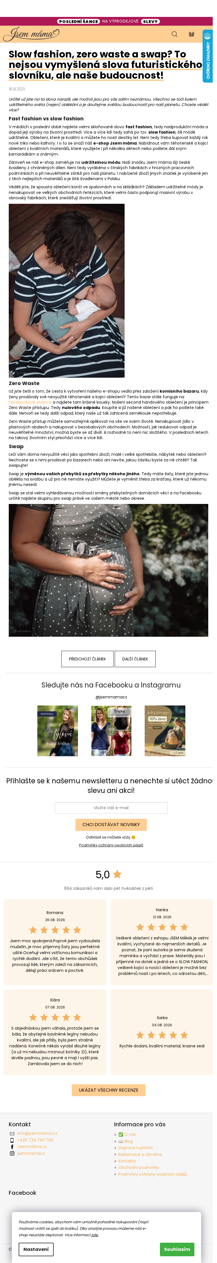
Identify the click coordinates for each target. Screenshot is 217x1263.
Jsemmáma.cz (32, 1146)
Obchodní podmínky (138, 1167)
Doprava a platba (135, 1148)
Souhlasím (177, 1249)
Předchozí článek (87, 659)
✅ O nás (127, 1134)
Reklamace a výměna (140, 1154)
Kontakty (127, 1161)
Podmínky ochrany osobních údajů (111, 845)
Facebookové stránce (30, 402)
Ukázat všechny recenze (108, 1090)
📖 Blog (125, 1141)
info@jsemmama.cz (37, 1133)
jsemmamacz (31, 1153)
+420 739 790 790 (35, 1140)
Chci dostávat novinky (111, 824)
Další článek (135, 659)
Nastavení (36, 1249)
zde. (95, 1235)
